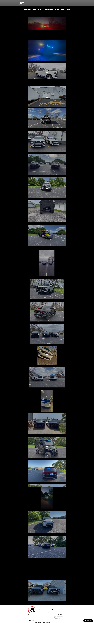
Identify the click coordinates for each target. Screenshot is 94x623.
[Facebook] (42, 612)
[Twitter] (45, 612)
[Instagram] (48, 612)
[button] (65, 481)
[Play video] (47, 27)
